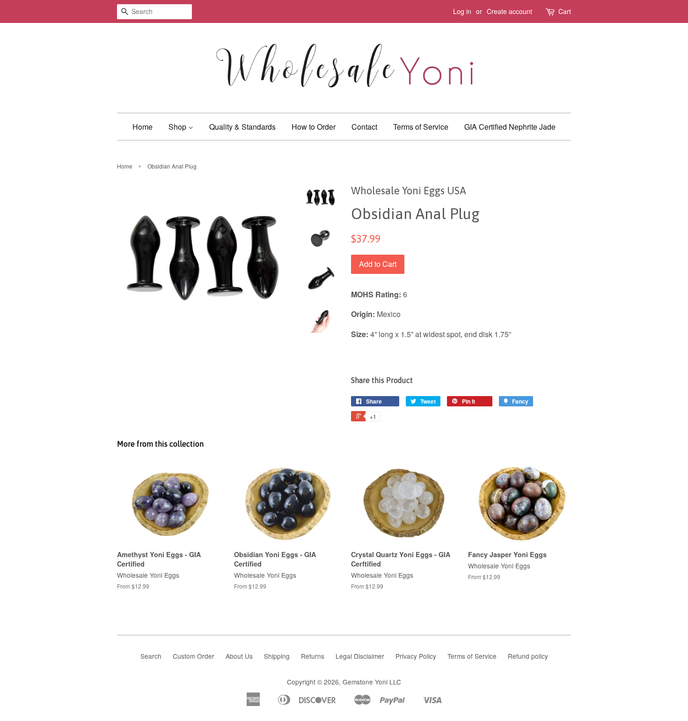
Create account (509, 11)
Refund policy (528, 656)
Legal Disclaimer (360, 656)
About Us (239, 656)
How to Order (314, 126)
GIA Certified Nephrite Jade (510, 126)
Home (142, 126)
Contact (364, 126)
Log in (462, 11)
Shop (178, 126)
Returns (312, 656)
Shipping (277, 656)
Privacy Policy (415, 656)
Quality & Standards (242, 126)
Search (150, 656)
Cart (564, 11)
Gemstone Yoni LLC (372, 681)
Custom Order (193, 656)
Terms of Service (420, 126)
